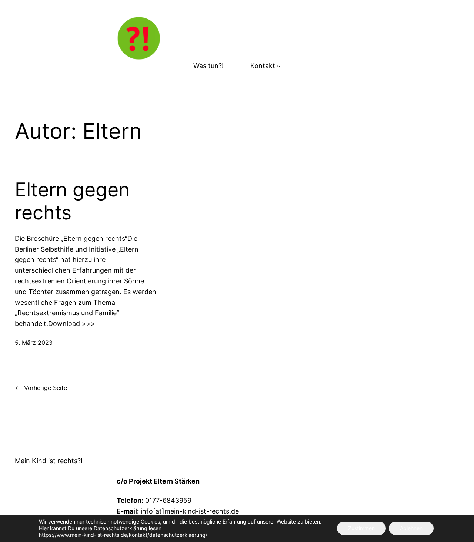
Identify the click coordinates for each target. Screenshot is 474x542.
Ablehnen (411, 528)
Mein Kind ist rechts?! (49, 461)
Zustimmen (361, 528)
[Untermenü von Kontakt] (279, 66)
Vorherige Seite (41, 387)
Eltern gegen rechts (72, 201)
